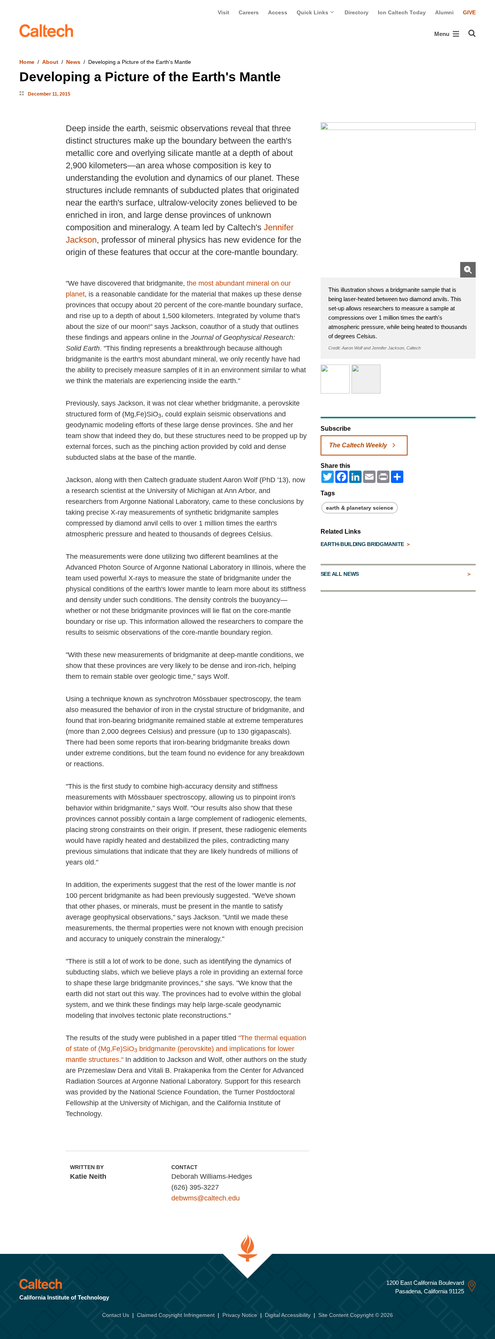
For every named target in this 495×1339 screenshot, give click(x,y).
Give (469, 12)
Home (26, 62)
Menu (442, 34)
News (73, 62)
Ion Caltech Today (402, 12)
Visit (223, 12)
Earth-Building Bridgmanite (363, 544)
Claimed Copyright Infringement (176, 1315)
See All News (340, 574)
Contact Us (115, 1315)
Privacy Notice (239, 1315)
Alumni (444, 12)
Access (277, 12)
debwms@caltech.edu (205, 1198)
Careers (249, 12)
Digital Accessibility (288, 1315)
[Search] (472, 33)
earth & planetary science (359, 508)
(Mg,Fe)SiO (116, 1049)
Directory (357, 12)
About (50, 62)
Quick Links (313, 12)
